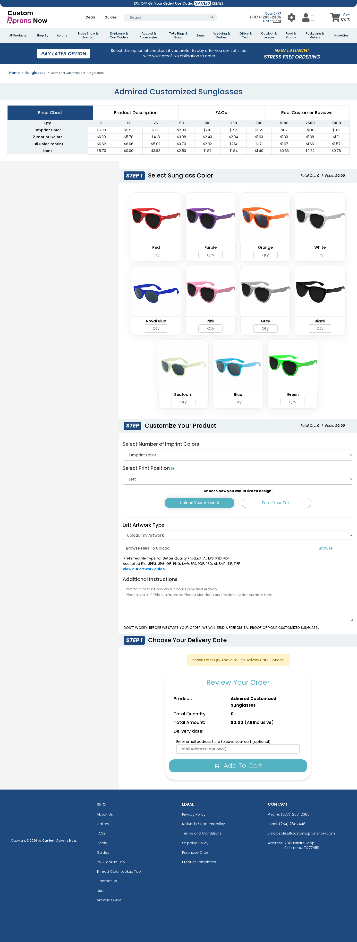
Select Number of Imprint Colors (161, 444)
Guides (110, 17)
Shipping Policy (195, 842)
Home (14, 72)
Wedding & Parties (221, 35)
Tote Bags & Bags (178, 35)
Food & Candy (291, 35)
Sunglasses (35, 72)
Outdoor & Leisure (269, 35)
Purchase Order (196, 852)
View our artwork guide (144, 569)
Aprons (62, 35)
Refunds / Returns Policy (203, 823)
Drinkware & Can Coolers (119, 35)
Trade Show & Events (87, 35)
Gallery (103, 823)
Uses (101, 890)
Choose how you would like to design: (238, 491)
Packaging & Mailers (315, 35)
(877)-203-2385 (295, 814)
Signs (201, 35)
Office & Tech (245, 35)
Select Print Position (147, 468)
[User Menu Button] (291, 17)
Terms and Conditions (201, 833)
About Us (105, 814)
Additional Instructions (150, 579)
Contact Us (107, 880)
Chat (277, 21)
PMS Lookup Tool (111, 861)
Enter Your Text (276, 503)
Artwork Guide (109, 900)
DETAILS (217, 3)
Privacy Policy (193, 814)
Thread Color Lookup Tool (119, 871)
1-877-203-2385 (265, 17)
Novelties (341, 35)
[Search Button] (212, 17)
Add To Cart (242, 765)
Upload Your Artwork (199, 503)
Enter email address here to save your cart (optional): (223, 741)
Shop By (42, 35)
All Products (18, 35)
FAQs (101, 833)
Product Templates (199, 861)
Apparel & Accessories (149, 35)
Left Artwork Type (143, 525)
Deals (91, 17)
